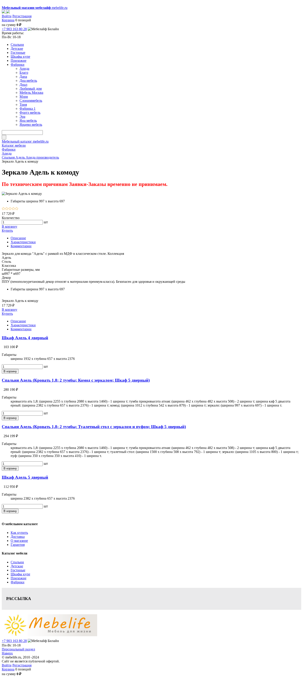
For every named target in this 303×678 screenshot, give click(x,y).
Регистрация (21, 16)
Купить (7, 230)
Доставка (18, 536)
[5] (16, 209)
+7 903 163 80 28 (14, 29)
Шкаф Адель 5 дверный (25, 477)
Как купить (19, 532)
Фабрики (17, 582)
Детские (17, 566)
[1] (3, 209)
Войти (7, 16)
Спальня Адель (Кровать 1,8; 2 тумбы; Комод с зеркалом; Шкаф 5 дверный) (76, 380)
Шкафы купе (20, 574)
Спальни (17, 562)
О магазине (19, 540)
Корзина (8, 20)
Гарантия (18, 544)
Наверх (7, 653)
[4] (13, 209)
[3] (10, 209)
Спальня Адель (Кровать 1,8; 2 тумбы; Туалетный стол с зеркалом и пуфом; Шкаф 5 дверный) (94, 426)
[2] (6, 209)
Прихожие (18, 578)
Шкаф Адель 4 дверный (25, 337)
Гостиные (18, 570)
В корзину (9, 226)
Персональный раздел (18, 649)
